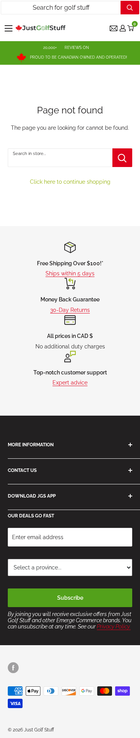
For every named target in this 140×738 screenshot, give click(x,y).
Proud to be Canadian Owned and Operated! (78, 57)
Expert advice (70, 382)
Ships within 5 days (70, 273)
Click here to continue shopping (70, 182)
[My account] (122, 28)
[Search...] (130, 7)
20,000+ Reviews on (66, 47)
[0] (131, 28)
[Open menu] (8, 28)
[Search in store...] (122, 157)
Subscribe (70, 598)
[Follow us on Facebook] (13, 667)
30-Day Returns (70, 310)
